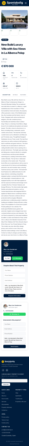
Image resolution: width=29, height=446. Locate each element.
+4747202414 (9, 254)
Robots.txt (16, 443)
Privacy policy (5, 417)
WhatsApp (18, 258)
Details (15, 94)
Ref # (17, 88)
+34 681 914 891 (6, 432)
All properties (5, 404)
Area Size (5, 88)
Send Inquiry (14, 346)
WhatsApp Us (15, 314)
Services (4, 401)
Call (8, 258)
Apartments (18, 395)
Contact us (4, 410)
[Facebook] (3, 370)
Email (3, 378)
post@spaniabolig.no (7, 429)
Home (3, 393)
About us (4, 395)
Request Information (14, 295)
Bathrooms (23, 77)
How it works (5, 398)
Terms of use (5, 420)
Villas (16, 393)
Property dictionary (7, 407)
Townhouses (18, 398)
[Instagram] (6, 370)
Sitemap (12, 443)
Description (6, 94)
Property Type (5, 78)
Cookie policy (5, 422)
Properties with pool (20, 401)
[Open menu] (25, 3)
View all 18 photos (20, 26)
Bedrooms (14, 77)
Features (23, 94)
